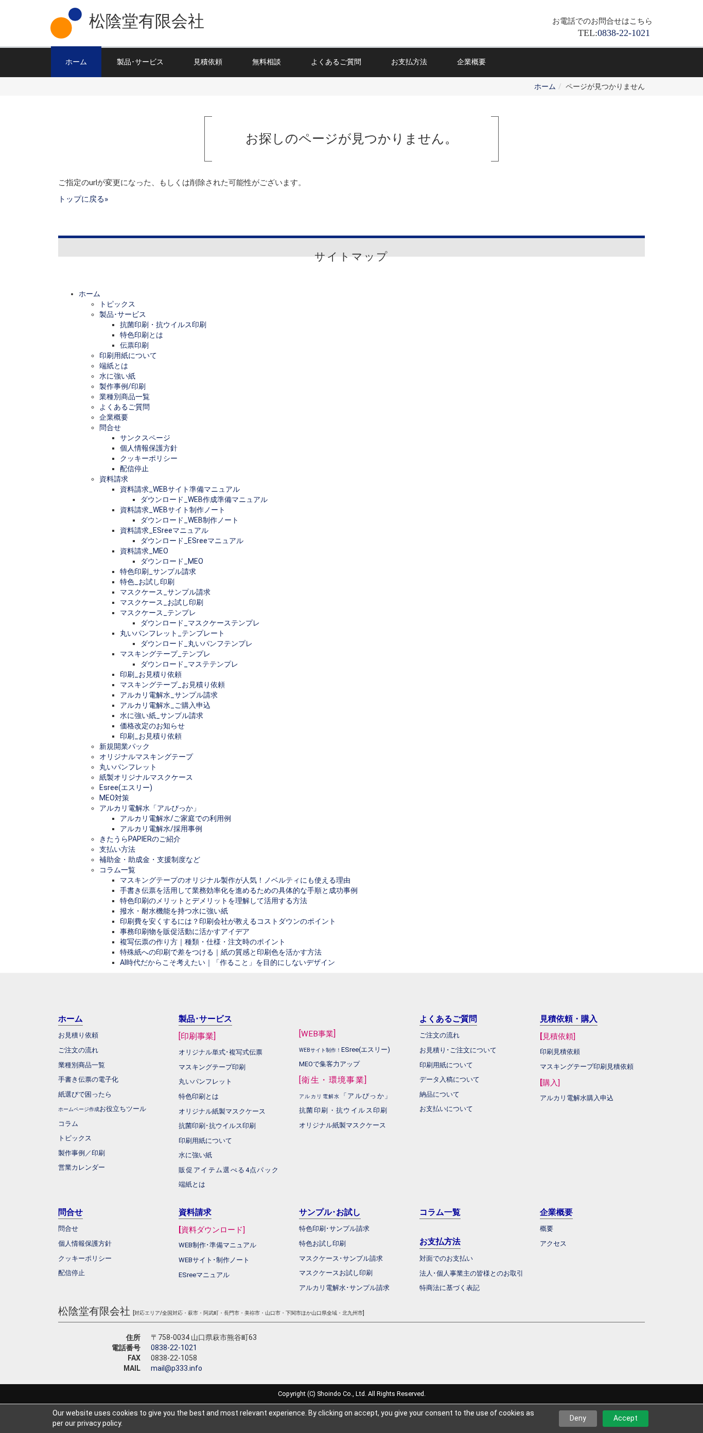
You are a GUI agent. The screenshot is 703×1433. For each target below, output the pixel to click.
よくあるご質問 (336, 62)
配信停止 (134, 468)
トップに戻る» (83, 199)
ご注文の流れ (439, 1035)
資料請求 (113, 479)
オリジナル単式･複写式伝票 (220, 1052)
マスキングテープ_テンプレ (165, 654)
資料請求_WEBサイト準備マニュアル (180, 489)
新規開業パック (124, 746)
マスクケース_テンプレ (158, 612)
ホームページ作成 (78, 1109)
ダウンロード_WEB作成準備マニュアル (204, 499)
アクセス (553, 1243)
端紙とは (113, 366)
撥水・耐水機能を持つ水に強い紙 (174, 911)
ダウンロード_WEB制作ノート (189, 520)
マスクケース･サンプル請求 (341, 1258)
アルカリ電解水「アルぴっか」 (149, 808)
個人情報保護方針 (149, 448)
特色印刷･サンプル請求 (334, 1228)
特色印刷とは (141, 335)
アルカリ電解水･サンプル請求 (344, 1288)
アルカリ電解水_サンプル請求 (169, 695)
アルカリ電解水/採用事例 (161, 829)
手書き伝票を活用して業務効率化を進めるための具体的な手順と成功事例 (239, 890)
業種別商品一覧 (124, 396)
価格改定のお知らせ (152, 726)
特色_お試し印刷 (147, 582)
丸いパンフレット (128, 767)
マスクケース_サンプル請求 (165, 592)
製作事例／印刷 (81, 1153)
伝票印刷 (134, 345)
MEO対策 (114, 798)
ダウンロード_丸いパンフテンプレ (196, 643)
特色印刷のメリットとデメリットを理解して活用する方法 (213, 901)
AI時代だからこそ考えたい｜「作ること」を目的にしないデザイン (227, 962)
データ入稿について (449, 1079)
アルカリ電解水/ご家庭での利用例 (175, 818)
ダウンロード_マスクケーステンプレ (200, 623)
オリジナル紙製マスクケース (342, 1125)
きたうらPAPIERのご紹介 (140, 839)
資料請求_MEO (144, 551)
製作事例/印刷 (122, 386)
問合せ (110, 427)
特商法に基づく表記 (449, 1288)
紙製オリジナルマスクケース (146, 777)
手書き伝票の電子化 (88, 1079)
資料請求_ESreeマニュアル (164, 530)
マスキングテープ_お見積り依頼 (172, 684)
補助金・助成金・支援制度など (149, 859)
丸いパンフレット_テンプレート (172, 633)
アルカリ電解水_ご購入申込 (165, 705)
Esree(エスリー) (125, 787)
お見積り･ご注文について (458, 1050)
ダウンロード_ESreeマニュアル (191, 540)
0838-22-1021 (174, 1348)
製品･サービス (140, 62)
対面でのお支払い (446, 1258)
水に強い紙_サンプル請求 (161, 715)
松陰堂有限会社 (146, 21)
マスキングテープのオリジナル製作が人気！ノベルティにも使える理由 (235, 880)
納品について (439, 1094)
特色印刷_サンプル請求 (158, 571)
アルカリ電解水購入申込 (576, 1098)
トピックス (117, 304)
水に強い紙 (117, 376)
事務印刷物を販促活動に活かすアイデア (185, 931)
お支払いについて (446, 1109)
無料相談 (266, 62)
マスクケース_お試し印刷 (161, 602)
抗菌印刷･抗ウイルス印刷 (217, 1126)
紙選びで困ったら (85, 1094)
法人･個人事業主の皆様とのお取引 (471, 1273)
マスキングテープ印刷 (212, 1067)
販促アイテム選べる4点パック (229, 1170)
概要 (546, 1228)
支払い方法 (117, 849)
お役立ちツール (122, 1109)
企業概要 (471, 62)
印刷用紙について (128, 355)
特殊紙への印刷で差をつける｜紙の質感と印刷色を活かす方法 (221, 952)
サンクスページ (145, 438)
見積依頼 (208, 62)
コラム (68, 1123)
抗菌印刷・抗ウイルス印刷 (163, 324)
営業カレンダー (81, 1167)
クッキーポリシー (149, 458)
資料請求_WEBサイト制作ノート (172, 510)
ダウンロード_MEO (171, 561)
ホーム (76, 62)
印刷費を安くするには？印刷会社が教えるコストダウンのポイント (228, 921)
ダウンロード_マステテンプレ (189, 664)
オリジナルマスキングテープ (146, 757)
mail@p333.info (176, 1368)
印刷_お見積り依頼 (151, 674)
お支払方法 (409, 62)
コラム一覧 (117, 870)
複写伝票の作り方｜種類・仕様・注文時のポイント (203, 942)
